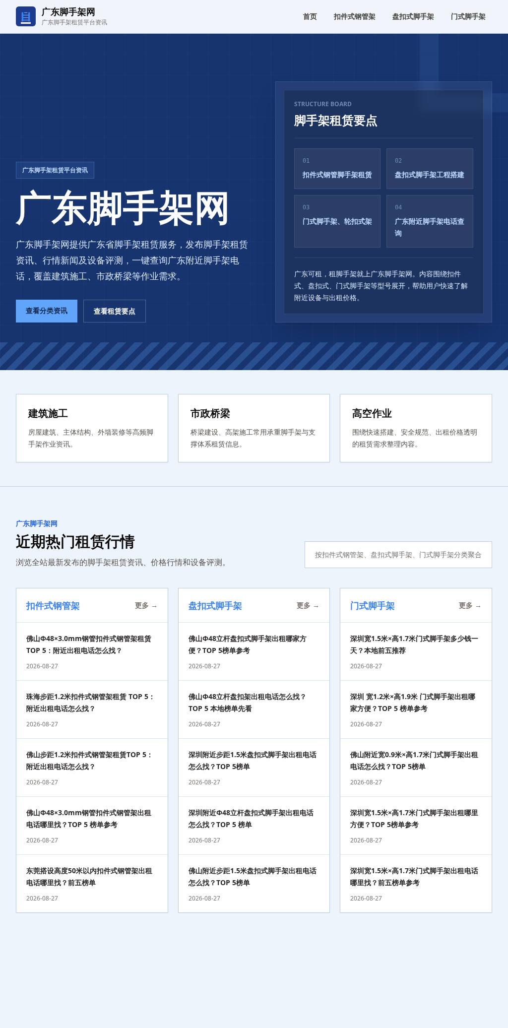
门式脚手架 (468, 16)
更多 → (146, 605)
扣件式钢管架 (355, 16)
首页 (310, 16)
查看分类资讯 (46, 310)
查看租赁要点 (114, 311)
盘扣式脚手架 (413, 16)
